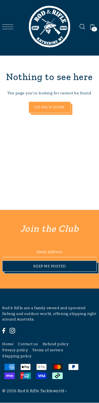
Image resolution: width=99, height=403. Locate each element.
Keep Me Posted (49, 266)
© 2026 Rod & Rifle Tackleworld (33, 391)
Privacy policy (15, 350)
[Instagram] (12, 330)
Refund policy (56, 344)
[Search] (82, 26)
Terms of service (47, 350)
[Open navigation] (9, 26)
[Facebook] (3, 330)
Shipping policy (17, 356)
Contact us (28, 344)
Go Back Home (49, 107)
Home (7, 344)
